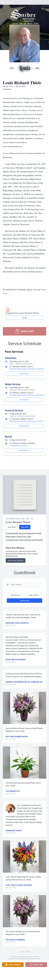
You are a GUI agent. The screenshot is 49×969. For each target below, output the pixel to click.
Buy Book (24, 527)
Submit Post (24, 600)
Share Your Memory (15, 560)
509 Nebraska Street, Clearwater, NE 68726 (27, 369)
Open (24, 317)
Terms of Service (31, 959)
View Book (12, 527)
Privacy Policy (17, 959)
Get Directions (24, 374)
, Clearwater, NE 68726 (18, 445)
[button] (24, 708)
